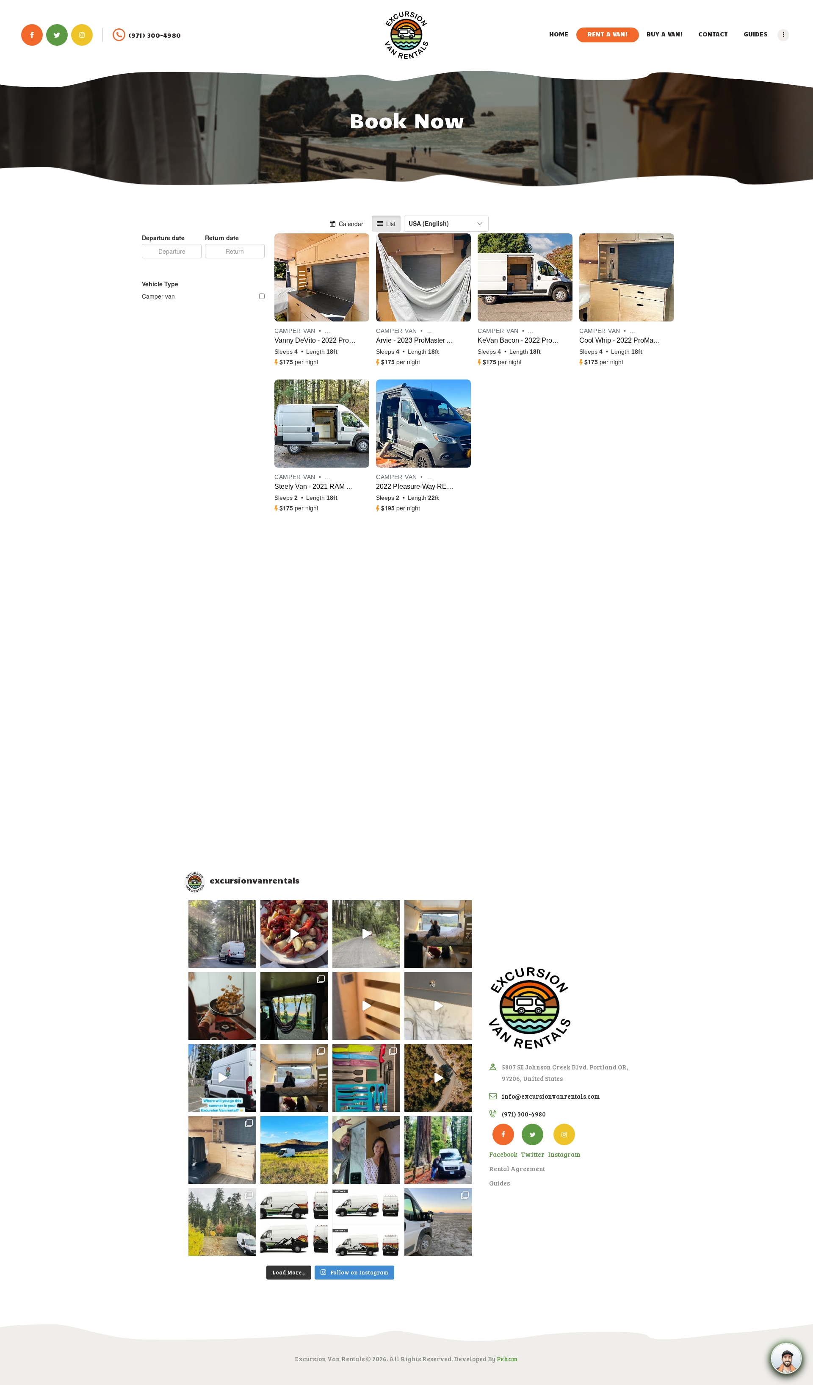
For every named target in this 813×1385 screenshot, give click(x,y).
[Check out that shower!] (366, 1150)
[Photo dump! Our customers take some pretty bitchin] (294, 1006)
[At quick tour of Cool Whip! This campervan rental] (366, 1006)
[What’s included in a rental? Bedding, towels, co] (366, 1078)
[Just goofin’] (438, 1150)
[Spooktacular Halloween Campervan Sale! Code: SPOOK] (222, 1006)
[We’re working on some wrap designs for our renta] (366, 1222)
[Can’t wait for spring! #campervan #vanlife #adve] (438, 1078)
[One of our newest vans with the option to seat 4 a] (222, 1150)
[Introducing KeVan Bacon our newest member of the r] (438, 1222)
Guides (499, 1183)
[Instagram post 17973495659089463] (222, 1078)
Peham (507, 1359)
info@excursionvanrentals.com (551, 1096)
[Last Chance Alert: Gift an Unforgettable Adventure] (222, 934)
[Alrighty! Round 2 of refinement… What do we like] (294, 1222)
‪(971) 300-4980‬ (524, 1114)
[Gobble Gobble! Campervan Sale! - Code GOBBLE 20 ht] (438, 934)
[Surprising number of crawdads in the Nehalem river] (294, 934)
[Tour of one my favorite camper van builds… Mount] (438, 1006)
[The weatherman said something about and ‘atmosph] (366, 934)
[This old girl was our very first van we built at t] (294, 1150)
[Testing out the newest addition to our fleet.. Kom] (294, 1078)
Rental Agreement (517, 1168)
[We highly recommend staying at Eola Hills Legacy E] (222, 1222)
